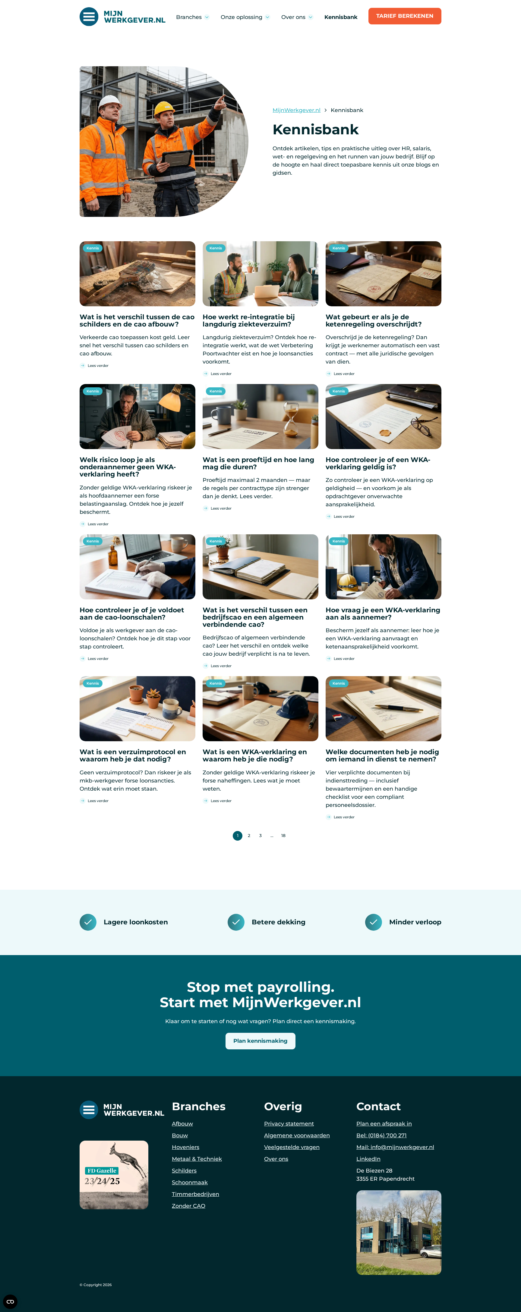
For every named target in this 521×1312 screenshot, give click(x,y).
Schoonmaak (190, 1182)
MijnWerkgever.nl (296, 110)
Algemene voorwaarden (297, 1135)
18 (283, 835)
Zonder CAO (188, 1205)
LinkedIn (368, 1158)
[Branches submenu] (207, 17)
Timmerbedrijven (195, 1194)
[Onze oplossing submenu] (267, 17)
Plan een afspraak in (384, 1123)
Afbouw (182, 1123)
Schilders (184, 1170)
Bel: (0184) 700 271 (381, 1135)
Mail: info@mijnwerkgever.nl (395, 1147)
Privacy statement (289, 1123)
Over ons (276, 1158)
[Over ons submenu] (311, 17)
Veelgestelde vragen (292, 1147)
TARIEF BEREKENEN (405, 16)
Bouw (180, 1135)
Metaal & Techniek (197, 1158)
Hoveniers (185, 1147)
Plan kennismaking (260, 1041)
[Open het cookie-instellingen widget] (10, 1302)
